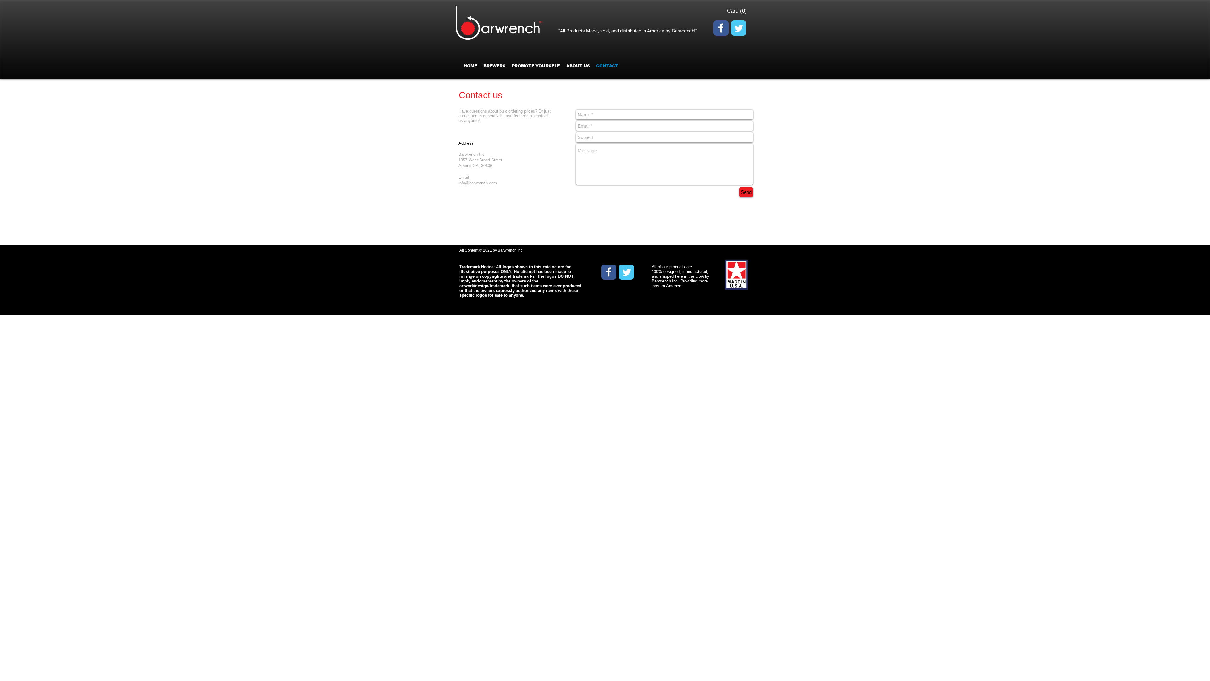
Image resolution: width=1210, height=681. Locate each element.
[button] (536, 65)
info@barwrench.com (477, 183)
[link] (736, 11)
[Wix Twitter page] (738, 28)
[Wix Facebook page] (721, 28)
